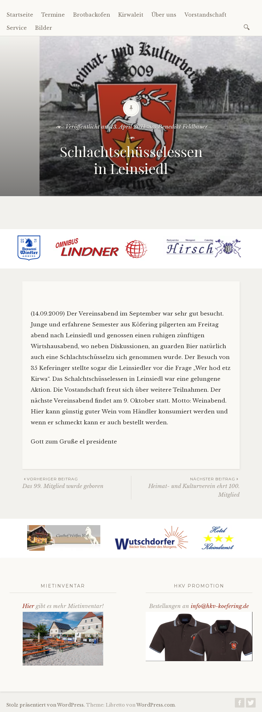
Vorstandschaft (205, 15)
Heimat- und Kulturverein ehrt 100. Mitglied (194, 487)
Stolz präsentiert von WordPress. (45, 705)
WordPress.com (155, 705)
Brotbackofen (91, 15)
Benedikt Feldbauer (183, 127)
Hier (28, 606)
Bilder (43, 28)
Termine (53, 15)
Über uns (163, 15)
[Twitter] (251, 704)
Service (16, 28)
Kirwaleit (130, 15)
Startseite (19, 15)
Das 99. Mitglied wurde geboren (63, 483)
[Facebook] (239, 704)
